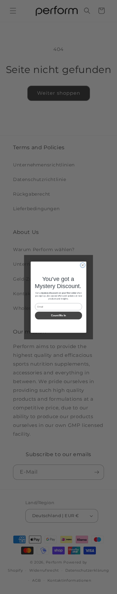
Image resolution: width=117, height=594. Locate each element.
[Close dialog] (82, 264)
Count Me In (58, 315)
